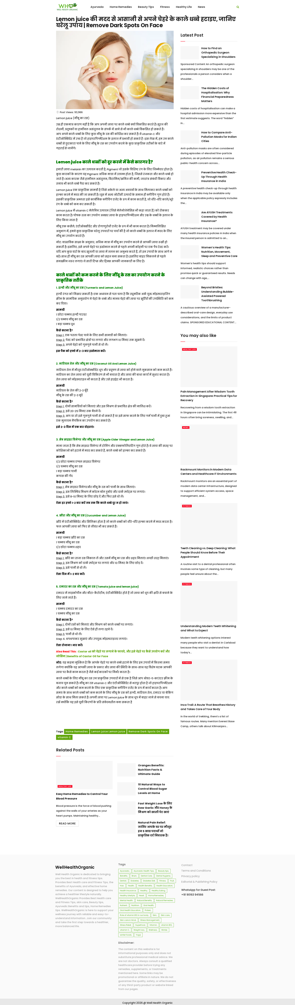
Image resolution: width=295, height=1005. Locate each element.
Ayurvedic (124, 871)
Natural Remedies (164, 900)
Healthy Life (65, 786)
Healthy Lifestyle (127, 895)
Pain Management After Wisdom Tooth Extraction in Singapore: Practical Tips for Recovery (209, 396)
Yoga (138, 935)
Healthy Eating (158, 890)
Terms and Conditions (196, 871)
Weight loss (139, 930)
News (186, 427)
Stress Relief (125, 925)
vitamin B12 (166, 925)
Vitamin (153, 925)
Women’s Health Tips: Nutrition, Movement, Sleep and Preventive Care (219, 251)
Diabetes (135, 880)
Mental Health (126, 900)
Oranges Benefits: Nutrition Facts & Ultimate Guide (151, 769)
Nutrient (123, 905)
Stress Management (149, 920)
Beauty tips (163, 871)
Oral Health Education (130, 910)
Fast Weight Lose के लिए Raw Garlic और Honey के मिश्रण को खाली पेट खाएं (155, 808)
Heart (141, 895)
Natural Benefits (144, 900)
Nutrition (135, 905)
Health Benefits (145, 885)
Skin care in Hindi (128, 920)
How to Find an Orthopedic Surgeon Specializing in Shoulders (218, 52)
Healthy (143, 890)
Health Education (164, 885)
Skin (155, 915)
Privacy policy (190, 876)
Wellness (153, 930)
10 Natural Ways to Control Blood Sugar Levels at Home (152, 788)
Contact (187, 865)
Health (131, 885)
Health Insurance (128, 890)
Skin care (165, 915)
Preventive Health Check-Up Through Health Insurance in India (218, 176)
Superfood (140, 925)
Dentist (123, 880)
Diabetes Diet (149, 880)
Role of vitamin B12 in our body (134, 915)
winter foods (126, 935)
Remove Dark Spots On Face (148, 731)
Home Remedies (77, 731)
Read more (67, 823)
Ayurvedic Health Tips (144, 871)
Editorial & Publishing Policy (199, 882)
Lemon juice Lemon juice (108, 731)
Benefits (123, 876)
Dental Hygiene (163, 876)
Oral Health (148, 905)
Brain (134, 876)
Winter (164, 930)
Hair (122, 885)
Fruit (172, 880)
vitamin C (64, 737)
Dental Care (146, 876)
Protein (148, 910)
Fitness (187, 506)
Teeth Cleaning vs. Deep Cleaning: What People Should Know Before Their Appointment (208, 552)
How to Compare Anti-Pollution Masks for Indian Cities (219, 136)
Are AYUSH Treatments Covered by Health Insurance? (216, 216)
